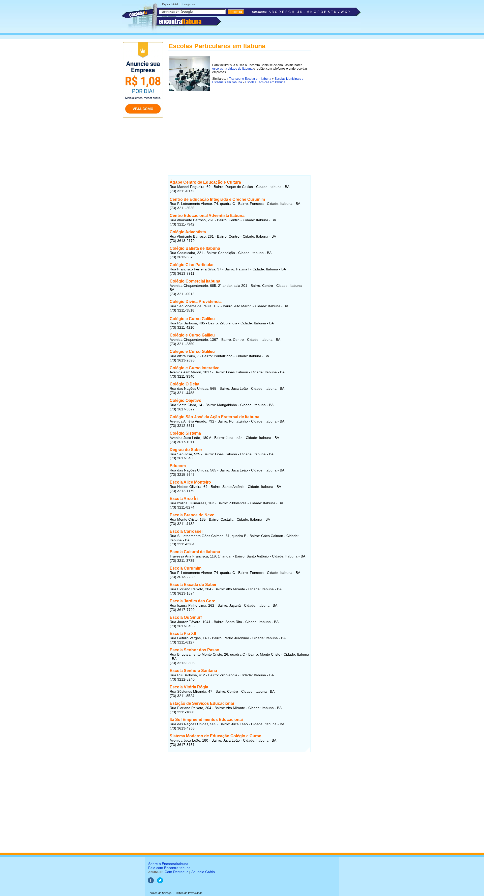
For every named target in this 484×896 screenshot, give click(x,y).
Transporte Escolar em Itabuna (250, 78)
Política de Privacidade (188, 892)
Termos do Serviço (159, 892)
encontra (180, 21)
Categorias (189, 4)
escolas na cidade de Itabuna (232, 68)
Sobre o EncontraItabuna (168, 864)
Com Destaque (177, 872)
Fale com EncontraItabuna (169, 868)
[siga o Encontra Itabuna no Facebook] (151, 882)
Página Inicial (170, 4)
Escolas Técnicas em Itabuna (265, 82)
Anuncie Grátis (203, 872)
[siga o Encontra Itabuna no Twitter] (160, 882)
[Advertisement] (239, 128)
